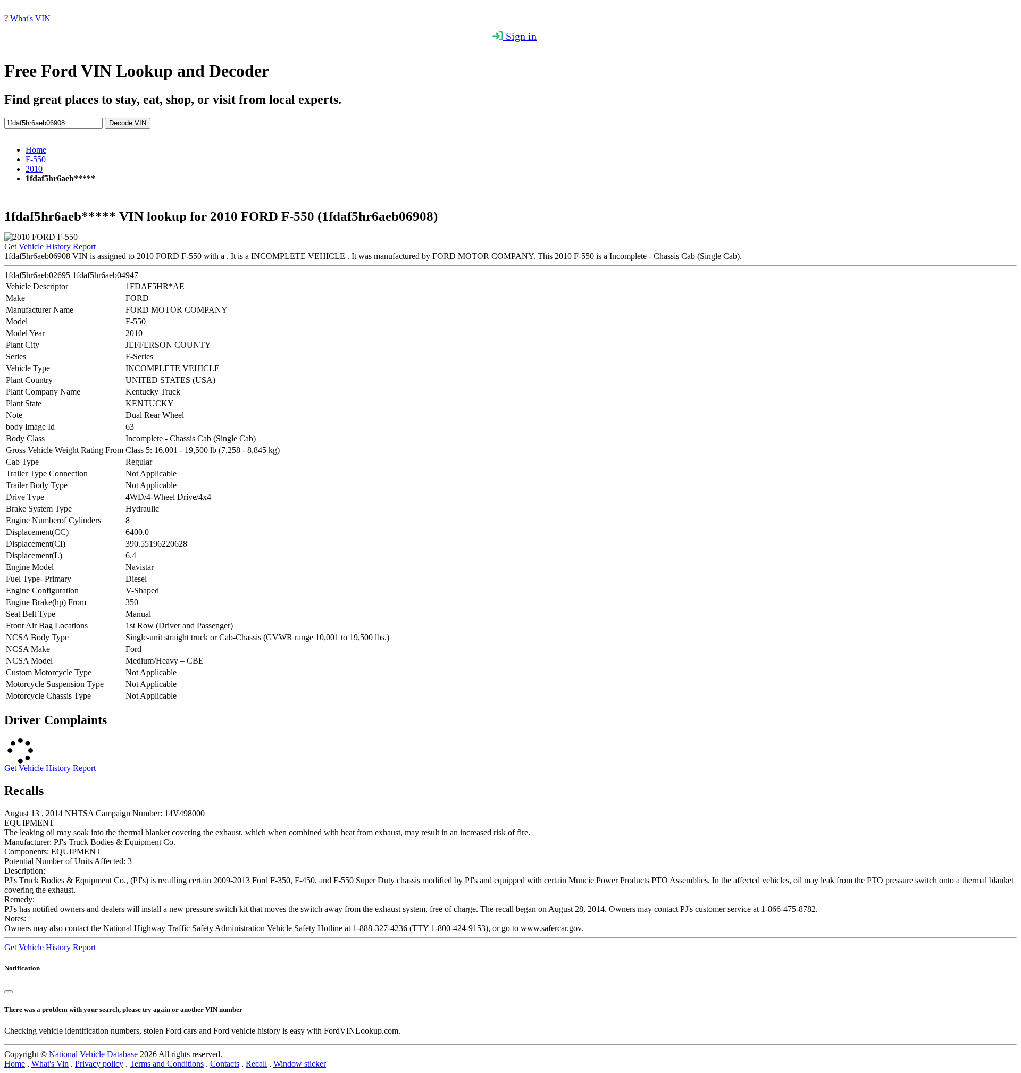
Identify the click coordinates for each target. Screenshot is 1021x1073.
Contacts (224, 1063)
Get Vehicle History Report (50, 246)
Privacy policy (99, 1063)
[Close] (8, 991)
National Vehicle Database (93, 1054)
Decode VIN (127, 123)
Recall (256, 1063)
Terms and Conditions (167, 1063)
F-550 (36, 159)
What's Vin (50, 1063)
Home (36, 149)
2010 (34, 168)
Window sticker (299, 1063)
